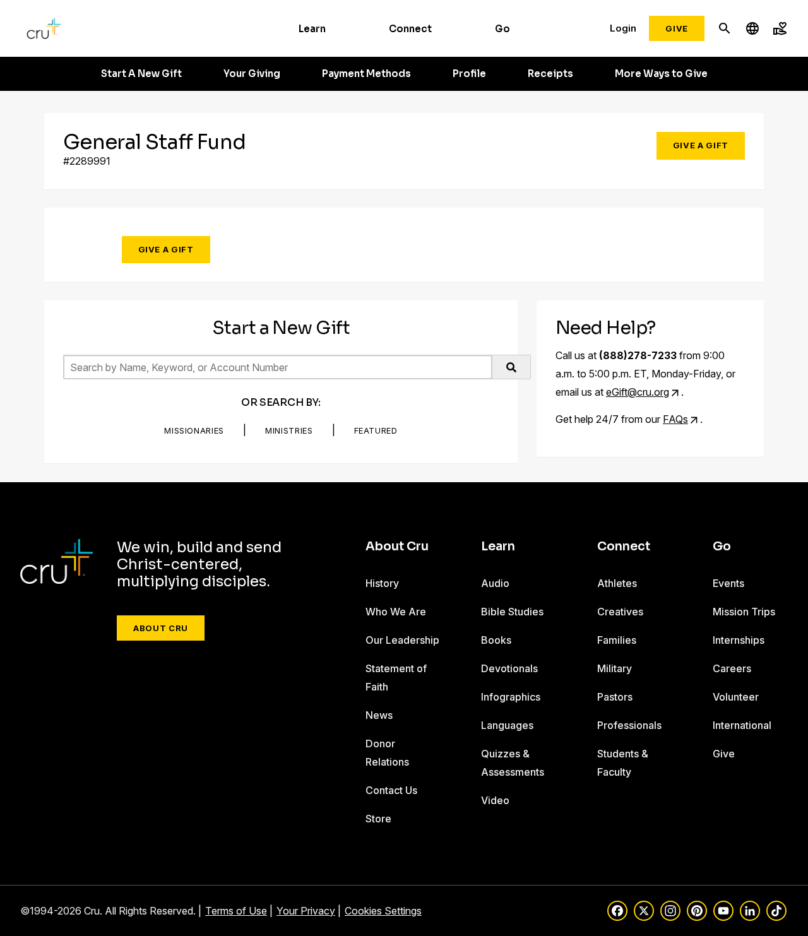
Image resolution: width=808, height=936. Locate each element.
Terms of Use (236, 910)
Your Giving (251, 74)
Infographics (510, 696)
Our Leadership (402, 640)
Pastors (615, 696)
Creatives (620, 611)
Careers (732, 668)
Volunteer (736, 696)
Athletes (617, 583)
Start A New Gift (141, 74)
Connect (410, 29)
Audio (495, 583)
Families (616, 640)
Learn (312, 29)
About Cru (160, 628)
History (382, 583)
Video (495, 800)
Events (728, 583)
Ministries (289, 430)
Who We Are (395, 611)
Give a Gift (700, 145)
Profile (469, 74)
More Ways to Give (661, 74)
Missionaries (194, 430)
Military (614, 668)
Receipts (550, 74)
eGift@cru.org (637, 392)
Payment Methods (366, 74)
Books (496, 640)
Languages (507, 725)
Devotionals (509, 668)
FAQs (675, 419)
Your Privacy (305, 910)
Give (676, 28)
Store (378, 818)
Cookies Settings (383, 910)
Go (502, 29)
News (379, 715)
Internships (738, 640)
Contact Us (391, 790)
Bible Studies (512, 611)
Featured (376, 430)
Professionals (629, 725)
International (742, 725)
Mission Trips (744, 611)
